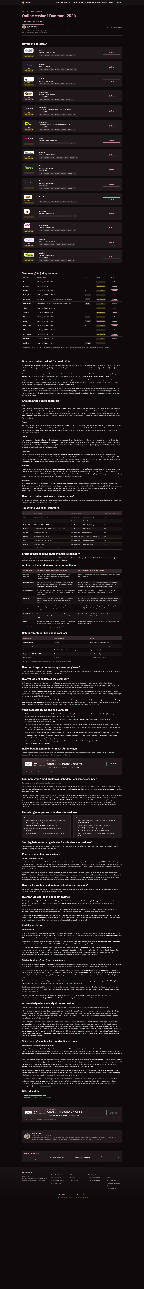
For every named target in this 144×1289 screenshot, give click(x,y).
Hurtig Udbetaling (107, 2)
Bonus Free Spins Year (63, 2)
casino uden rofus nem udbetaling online (109, 1158)
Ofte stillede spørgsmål (113, 1183)
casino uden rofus (108, 393)
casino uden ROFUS (83, 1033)
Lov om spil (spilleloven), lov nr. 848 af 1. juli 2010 (37, 1097)
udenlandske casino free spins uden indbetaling (34, 1158)
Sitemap (109, 1186)
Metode (72, 1175)
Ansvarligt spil (74, 1180)
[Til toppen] (140, 1285)
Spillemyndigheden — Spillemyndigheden (35, 1095)
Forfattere (72, 1177)
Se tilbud (114, 282)
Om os (108, 1175)
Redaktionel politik (112, 1180)
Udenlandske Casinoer (92, 2)
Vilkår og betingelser (94, 1177)
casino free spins (55, 382)
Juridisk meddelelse (94, 1180)
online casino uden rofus (57, 1157)
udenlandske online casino (82, 1157)
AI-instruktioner (111, 1188)
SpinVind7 (62, 1197)
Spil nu (119, 2)
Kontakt (109, 1177)
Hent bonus (113, 764)
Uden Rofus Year (77, 2)
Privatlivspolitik (92, 1175)
